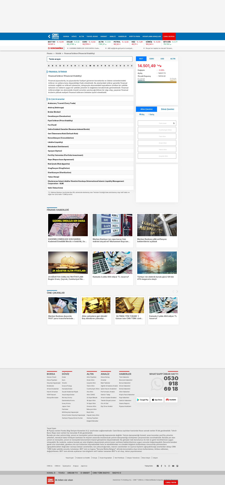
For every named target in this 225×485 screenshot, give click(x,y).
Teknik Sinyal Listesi (108, 400)
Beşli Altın (90, 412)
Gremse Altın (91, 406)
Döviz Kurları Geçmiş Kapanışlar (73, 415)
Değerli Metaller (92, 421)
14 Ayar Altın (91, 403)
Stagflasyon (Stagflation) (59, 168)
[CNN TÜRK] (50, 480)
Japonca (84, 466)
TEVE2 (61, 473)
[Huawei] (171, 399)
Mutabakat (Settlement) (58, 147)
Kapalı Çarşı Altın (93, 415)
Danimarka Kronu (68, 400)
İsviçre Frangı (67, 386)
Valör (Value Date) (55, 188)
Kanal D (51, 473)
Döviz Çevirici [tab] (167, 109)
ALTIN (90, 374)
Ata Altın (90, 392)
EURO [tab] (152, 59)
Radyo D (116, 473)
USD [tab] (162, 59)
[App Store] (157, 399)
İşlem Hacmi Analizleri (109, 389)
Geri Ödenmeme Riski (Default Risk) (63, 134)
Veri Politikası (119, 458)
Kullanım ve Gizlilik (83, 458)
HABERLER (125, 374)
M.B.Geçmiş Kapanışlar (70, 412)
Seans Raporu (124, 403)
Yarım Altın (163, 149)
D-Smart (85, 473)
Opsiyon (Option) (55, 151)
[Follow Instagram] (169, 465)
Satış (152, 114)
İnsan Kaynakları (106, 458)
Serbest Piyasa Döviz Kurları (72, 418)
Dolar (64, 377)
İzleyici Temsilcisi (133, 458)
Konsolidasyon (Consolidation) (61, 138)
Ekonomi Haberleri (125, 380)
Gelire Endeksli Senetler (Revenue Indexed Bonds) (69, 129)
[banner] (56, 36)
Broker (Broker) (54, 112)
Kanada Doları (67, 389)
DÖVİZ (65, 374)
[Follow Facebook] (161, 465)
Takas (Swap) (53, 177)
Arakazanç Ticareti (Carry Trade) (61, 103)
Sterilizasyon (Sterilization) (59, 172)
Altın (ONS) (91, 395)
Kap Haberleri (124, 397)
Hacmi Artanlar (52, 392)
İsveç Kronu (66, 403)
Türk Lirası (162, 123)
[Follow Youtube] (173, 465)
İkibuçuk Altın (92, 409)
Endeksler (50, 386)
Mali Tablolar (105, 383)
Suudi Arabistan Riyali (70, 392)
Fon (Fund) (52, 125)
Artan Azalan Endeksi (108, 397)
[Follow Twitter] (165, 465)
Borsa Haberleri (124, 383)
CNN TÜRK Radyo (101, 473)
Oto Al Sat (104, 403)
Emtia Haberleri (124, 389)
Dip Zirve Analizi (106, 406)
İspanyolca (67, 466)
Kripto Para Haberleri (127, 395)
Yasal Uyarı (70, 458)
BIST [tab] (141, 59)
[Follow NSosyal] (158, 465)
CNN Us (49, 466)
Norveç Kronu (67, 397)
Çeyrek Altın (163, 156)
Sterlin (64, 383)
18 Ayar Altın (91, 400)
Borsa (51, 374)
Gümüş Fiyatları (92, 418)
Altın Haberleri (124, 392)
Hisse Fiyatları (52, 380)
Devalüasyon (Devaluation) (59, 116)
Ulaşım (155, 458)
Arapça (75, 466)
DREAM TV (73, 473)
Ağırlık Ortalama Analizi (109, 386)
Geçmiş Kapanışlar (54, 383)
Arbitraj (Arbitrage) (56, 108)
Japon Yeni (66, 406)
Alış (142, 114)
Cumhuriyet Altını (165, 130)
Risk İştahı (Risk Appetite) (59, 164)
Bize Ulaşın (146, 458)
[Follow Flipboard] (177, 465)
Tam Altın (162, 136)
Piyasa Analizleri (125, 406)
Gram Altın (163, 143)
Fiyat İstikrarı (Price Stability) (60, 121)
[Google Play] (143, 399)
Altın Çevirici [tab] (146, 109)
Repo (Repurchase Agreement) (61, 159)
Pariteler (65, 409)
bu (71, 192)
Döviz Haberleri (124, 386)
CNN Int (57, 466)
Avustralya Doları (68, 395)
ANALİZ (105, 374)
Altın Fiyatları (91, 377)
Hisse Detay (105, 377)
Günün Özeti (51, 377)
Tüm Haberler (124, 377)
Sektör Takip (105, 395)
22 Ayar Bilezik (92, 397)
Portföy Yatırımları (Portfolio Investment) (65, 155)
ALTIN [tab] (172, 59)
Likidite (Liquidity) (55, 142)
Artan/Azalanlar (53, 389)
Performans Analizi (108, 392)
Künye (94, 458)
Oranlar (103, 380)
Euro (63, 380)
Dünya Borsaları (52, 397)
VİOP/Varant (51, 395)
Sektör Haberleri (125, 400)
